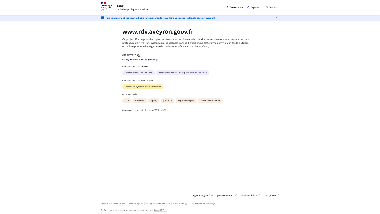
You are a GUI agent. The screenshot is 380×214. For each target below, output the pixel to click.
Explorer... (256, 7)
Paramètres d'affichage (205, 203)
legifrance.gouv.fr (202, 195)
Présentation (236, 7)
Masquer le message (276, 17)
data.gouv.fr (270, 195)
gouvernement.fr (225, 195)
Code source (178, 203)
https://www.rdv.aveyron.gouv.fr (138, 59)
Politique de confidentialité (158, 203)
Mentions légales (136, 203)
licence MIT (159, 210)
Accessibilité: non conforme (113, 203)
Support (273, 7)
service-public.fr (249, 195)
